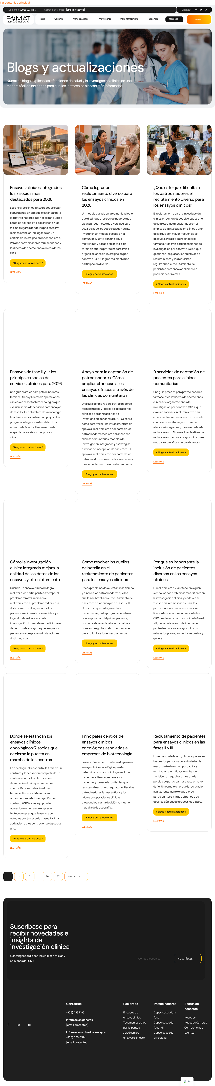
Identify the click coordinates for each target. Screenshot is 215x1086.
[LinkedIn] (201, 9)
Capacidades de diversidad (163, 1035)
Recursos (173, 19)
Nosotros (153, 19)
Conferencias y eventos (193, 1030)
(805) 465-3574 (76, 1037)
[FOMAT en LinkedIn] (18, 1025)
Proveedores (105, 19)
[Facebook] (196, 9)
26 (47, 876)
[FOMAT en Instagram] (29, 1025)
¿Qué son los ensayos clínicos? (134, 1035)
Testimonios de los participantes (134, 1025)
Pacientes (58, 19)
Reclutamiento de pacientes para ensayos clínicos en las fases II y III (179, 742)
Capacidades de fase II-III (163, 1025)
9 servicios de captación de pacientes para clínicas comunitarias (179, 377)
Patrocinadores (81, 19)
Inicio (42, 19)
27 (58, 876)
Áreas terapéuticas (129, 19)
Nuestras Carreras (195, 1022)
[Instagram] (206, 9)
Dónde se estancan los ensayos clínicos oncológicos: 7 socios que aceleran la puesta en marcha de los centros (33, 747)
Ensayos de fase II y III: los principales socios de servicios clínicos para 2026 (36, 377)
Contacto (199, 19)
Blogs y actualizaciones (27, 263)
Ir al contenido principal (15, 2)
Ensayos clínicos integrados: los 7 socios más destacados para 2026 (36, 193)
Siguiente (74, 876)
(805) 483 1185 (28, 9)
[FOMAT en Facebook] (8, 1025)
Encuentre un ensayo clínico (132, 1015)
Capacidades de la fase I (165, 1015)
